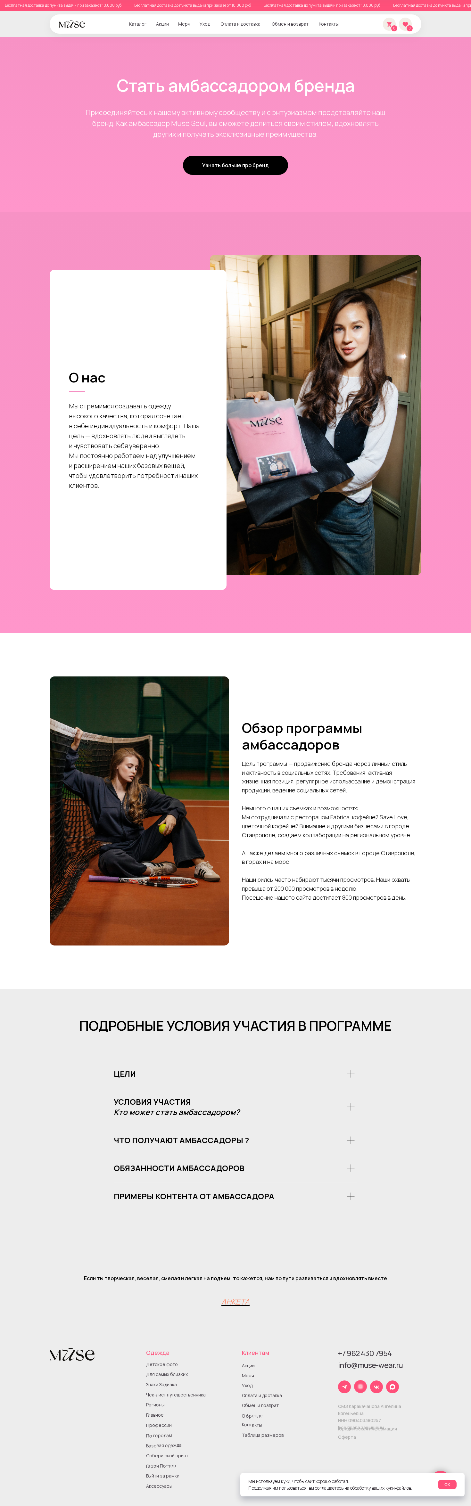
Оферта (347, 1437)
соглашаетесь (329, 1488)
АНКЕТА (235, 1301)
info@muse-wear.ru (370, 1365)
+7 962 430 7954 (365, 1353)
